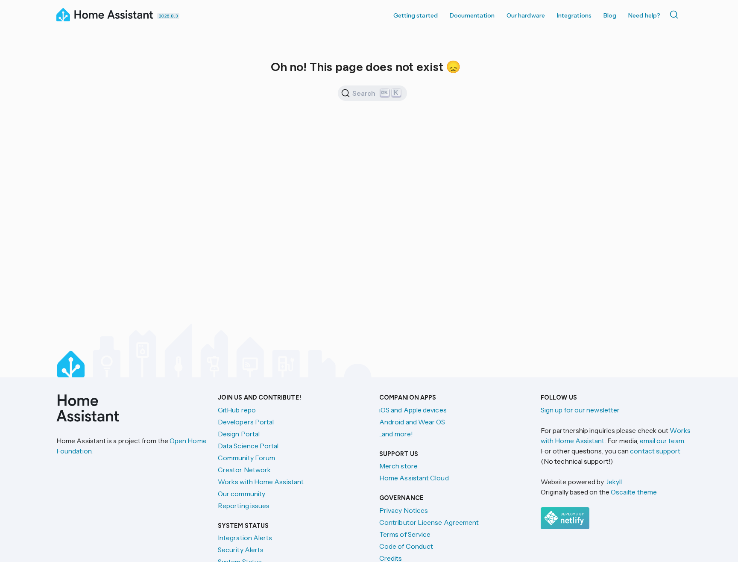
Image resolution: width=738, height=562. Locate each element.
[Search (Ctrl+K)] (676, 14)
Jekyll (614, 481)
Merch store (398, 466)
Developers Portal (246, 422)
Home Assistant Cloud (414, 478)
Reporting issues (243, 505)
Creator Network (244, 469)
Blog (609, 15)
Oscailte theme (634, 492)
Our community (241, 493)
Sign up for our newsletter (580, 410)
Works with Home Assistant (261, 481)
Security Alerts (241, 549)
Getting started (415, 15)
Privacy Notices (403, 510)
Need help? (644, 15)
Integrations (574, 15)
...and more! (396, 434)
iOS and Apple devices (413, 410)
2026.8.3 (168, 16)
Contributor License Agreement (429, 522)
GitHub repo (237, 410)
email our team (662, 440)
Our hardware (526, 15)
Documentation (472, 15)
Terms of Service (404, 534)
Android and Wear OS (412, 422)
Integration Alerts (245, 537)
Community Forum (246, 457)
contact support (655, 451)
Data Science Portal (248, 445)
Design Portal (239, 434)
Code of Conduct (406, 546)
